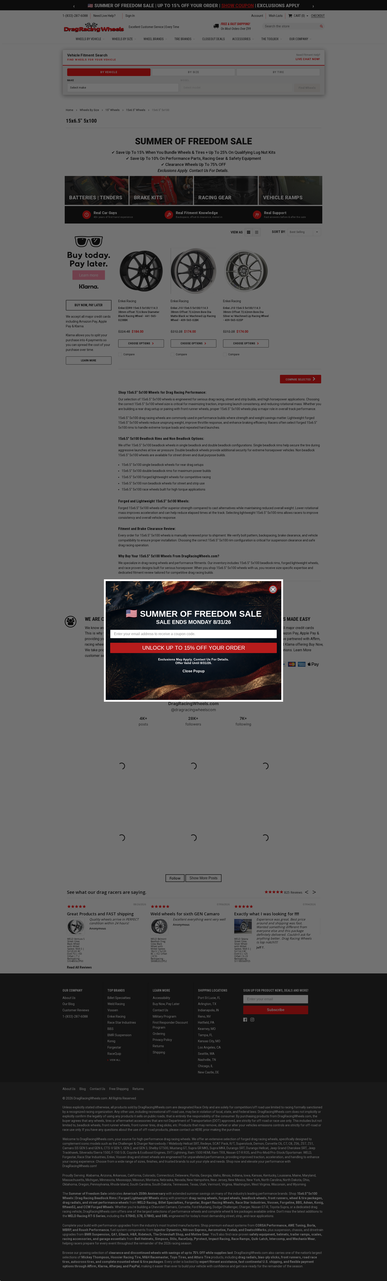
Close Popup (194, 671)
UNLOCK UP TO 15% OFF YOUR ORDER (193, 648)
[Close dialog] (273, 589)
